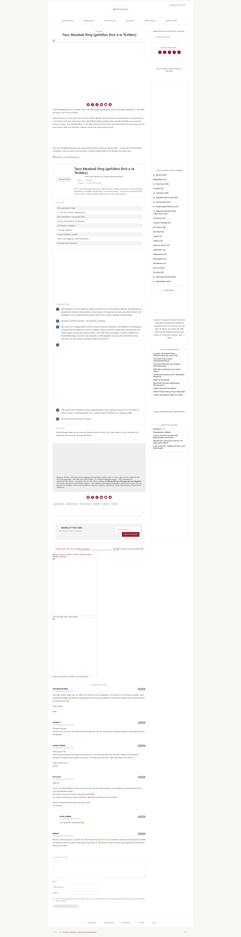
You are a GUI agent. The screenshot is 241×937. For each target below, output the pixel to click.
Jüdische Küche (161, 245)
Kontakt (65, 932)
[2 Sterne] (77, 176)
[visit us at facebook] (160, 52)
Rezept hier (80, 212)
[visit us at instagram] (164, 52)
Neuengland (160, 259)
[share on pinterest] (136, 513)
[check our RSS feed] (179, 52)
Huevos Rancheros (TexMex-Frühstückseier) (70, 677)
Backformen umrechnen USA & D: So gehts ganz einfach (168, 442)
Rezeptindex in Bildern (162, 432)
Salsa (65, 127)
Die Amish (158, 232)
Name (55, 881)
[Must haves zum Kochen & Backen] (169, 70)
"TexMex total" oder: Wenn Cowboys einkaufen (71, 549)
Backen (161, 175)
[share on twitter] (133, 513)
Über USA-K (150, 21)
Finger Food (72, 504)
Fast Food (162, 184)
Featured (158, 188)
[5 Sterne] (83, 176)
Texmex (114, 504)
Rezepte (130, 21)
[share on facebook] (131, 513)
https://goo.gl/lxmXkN (86, 794)
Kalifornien (159, 250)
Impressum (171, 21)
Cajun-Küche (160, 214)
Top (185, 932)
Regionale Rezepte (166, 211)
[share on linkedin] (139, 513)
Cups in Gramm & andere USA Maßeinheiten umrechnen (165, 436)
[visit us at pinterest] (169, 52)
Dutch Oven (59, 504)
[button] (88, 104)
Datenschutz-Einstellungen (87, 932)
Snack (105, 504)
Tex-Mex (98, 31)
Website (56, 893)
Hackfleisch (85, 504)
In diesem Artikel (94, 151)
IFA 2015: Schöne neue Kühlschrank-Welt (128, 549)
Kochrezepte (163, 202)
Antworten (142, 689)
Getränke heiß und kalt (167, 197)
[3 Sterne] (79, 176)
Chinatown (159, 218)
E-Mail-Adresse (59, 887)
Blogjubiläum (159, 179)
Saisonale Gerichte (166, 277)
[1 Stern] (75, 176)
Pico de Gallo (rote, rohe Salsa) (65, 617)
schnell (96, 504)
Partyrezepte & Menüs (167, 207)
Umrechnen (67, 21)
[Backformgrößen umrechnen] (169, 412)
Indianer (158, 241)
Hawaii (157, 236)
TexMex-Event (92, 432)
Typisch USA (110, 21)
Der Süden (159, 227)
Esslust (57, 777)
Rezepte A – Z (158, 429)
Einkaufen (88, 21)
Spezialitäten (163, 281)
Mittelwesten (160, 254)
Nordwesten (159, 263)
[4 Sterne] (81, 176)
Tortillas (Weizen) (59, 556)
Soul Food (158, 268)
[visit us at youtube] (174, 52)
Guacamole (101, 127)
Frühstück (162, 193)
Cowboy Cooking (161, 223)
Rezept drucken (64, 179)
